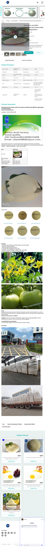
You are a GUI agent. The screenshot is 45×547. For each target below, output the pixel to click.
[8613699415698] (15, 533)
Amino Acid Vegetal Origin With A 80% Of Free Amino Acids (11, 512)
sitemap (9, 544)
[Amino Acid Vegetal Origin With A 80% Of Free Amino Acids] (11, 501)
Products (8, 20)
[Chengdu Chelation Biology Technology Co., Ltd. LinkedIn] (9, 533)
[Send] (42, 545)
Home (3, 21)
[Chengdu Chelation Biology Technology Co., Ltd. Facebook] (5, 533)
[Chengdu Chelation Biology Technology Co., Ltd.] (7, 2)
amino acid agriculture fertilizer (15, 424)
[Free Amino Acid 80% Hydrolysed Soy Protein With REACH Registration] (15, 37)
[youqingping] (5, 535)
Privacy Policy (4, 544)
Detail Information (9, 60)
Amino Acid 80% (14, 20)
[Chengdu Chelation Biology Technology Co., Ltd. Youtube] (12, 533)
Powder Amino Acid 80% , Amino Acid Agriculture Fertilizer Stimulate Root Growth (11, 458)
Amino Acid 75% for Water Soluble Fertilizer (34, 457)
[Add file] (22, 545)
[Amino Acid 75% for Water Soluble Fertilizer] (33, 447)
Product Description (27, 60)
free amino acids (6, 426)
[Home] (7, 527)
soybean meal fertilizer (29, 424)
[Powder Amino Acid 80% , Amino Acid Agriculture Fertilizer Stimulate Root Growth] (11, 447)
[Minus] (42, 519)
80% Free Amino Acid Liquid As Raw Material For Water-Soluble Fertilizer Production (34, 485)
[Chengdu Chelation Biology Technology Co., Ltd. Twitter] (2, 533)
